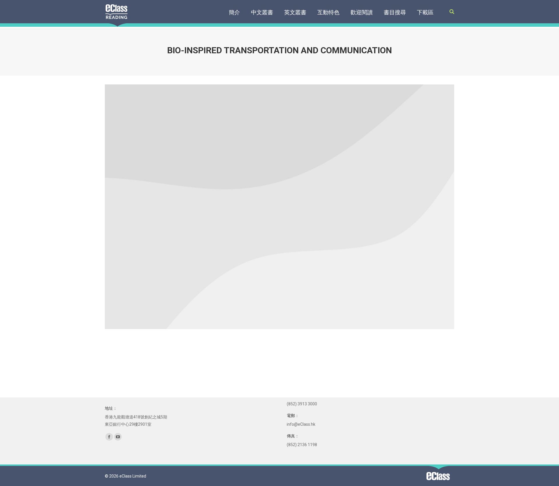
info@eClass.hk (301, 424)
